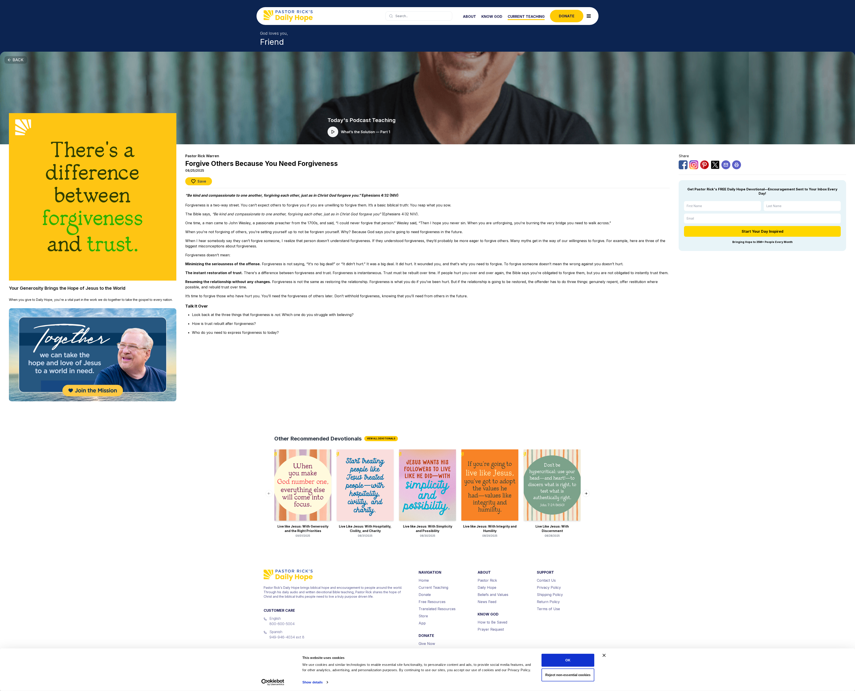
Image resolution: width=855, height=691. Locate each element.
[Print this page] (736, 164)
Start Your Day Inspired (762, 231)
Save (201, 181)
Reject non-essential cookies (567, 675)
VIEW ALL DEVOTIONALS (381, 438)
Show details (312, 682)
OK (567, 660)
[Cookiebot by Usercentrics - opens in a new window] (272, 682)
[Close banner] (604, 655)
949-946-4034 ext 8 (286, 637)
